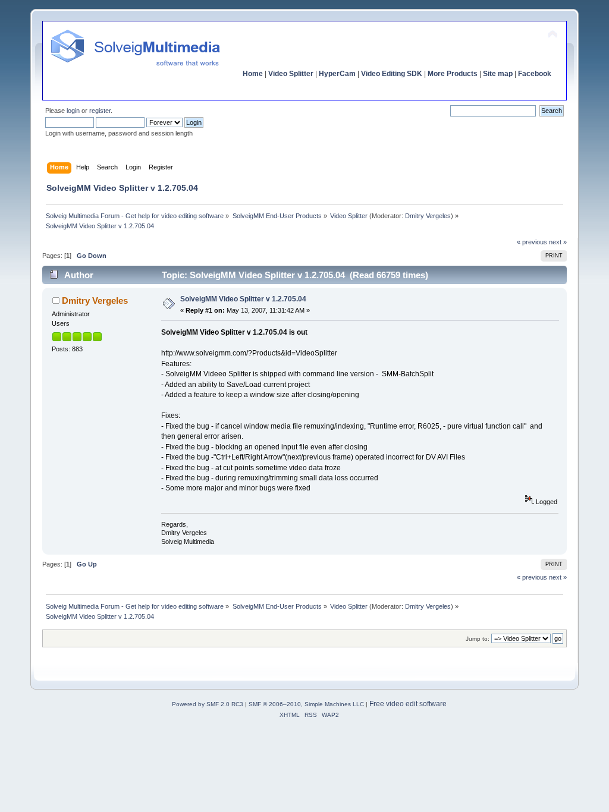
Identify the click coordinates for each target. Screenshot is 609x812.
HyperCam (337, 74)
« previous (532, 242)
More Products (453, 74)
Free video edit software (408, 704)
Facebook (534, 74)
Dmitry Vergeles (428, 215)
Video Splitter (290, 74)
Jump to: (477, 638)
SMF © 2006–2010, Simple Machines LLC (306, 704)
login (73, 110)
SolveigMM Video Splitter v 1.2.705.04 (243, 299)
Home (253, 74)
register (100, 110)
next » (558, 242)
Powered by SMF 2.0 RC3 (207, 704)
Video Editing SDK (391, 74)
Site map (498, 74)
